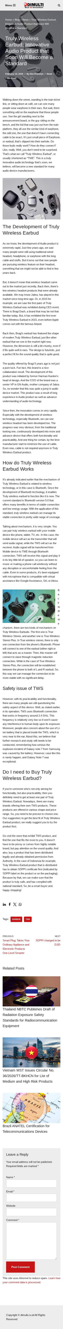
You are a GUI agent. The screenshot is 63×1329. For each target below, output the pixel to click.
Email (10, 1191)
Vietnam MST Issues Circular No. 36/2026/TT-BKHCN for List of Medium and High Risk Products (28, 1075)
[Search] (59, 5)
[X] (15, 904)
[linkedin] (4, 904)
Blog (17, 19)
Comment (12, 1220)
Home (8, 19)
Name (10, 1177)
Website (10, 1205)
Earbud (16, 919)
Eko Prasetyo (36, 74)
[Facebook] (9, 904)
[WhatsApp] (20, 904)
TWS (28, 919)
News (25, 19)
